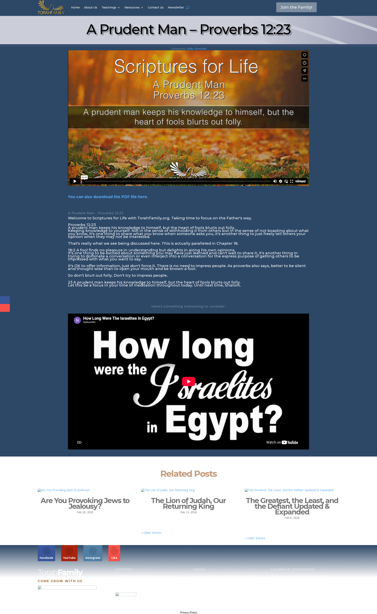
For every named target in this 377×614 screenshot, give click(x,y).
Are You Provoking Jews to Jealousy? (85, 503)
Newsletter (176, 7)
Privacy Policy (188, 612)
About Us (90, 7)
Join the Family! (296, 7)
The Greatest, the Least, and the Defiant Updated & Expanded (292, 506)
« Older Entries (151, 532)
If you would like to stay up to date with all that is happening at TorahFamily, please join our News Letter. (304, 600)
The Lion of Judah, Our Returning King (188, 503)
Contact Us (156, 7)
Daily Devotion (197, 48)
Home (75, 7)
